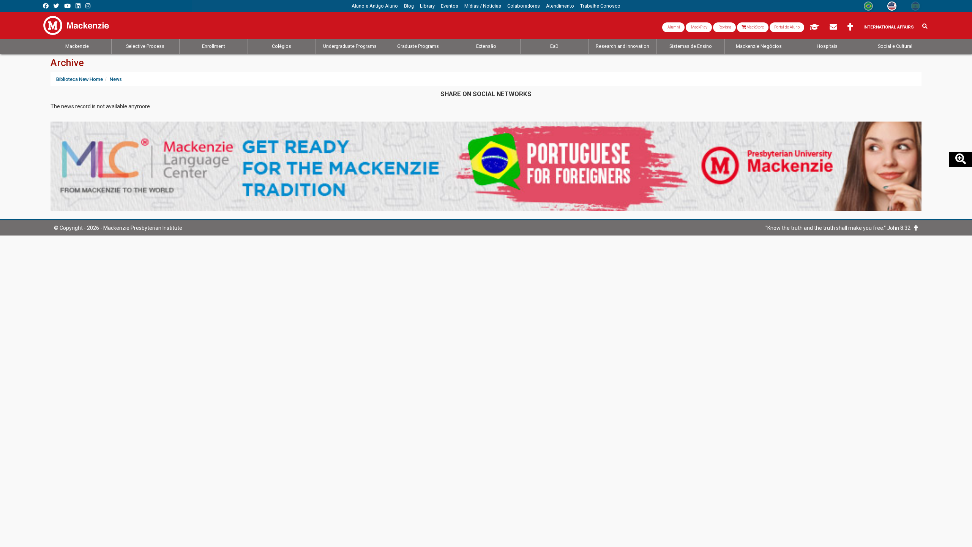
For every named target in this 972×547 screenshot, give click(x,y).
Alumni (673, 27)
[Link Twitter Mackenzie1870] (56, 6)
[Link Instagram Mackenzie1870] (88, 6)
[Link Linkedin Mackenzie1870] (78, 6)
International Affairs (888, 27)
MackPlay (698, 27)
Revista (724, 27)
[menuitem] (375, 6)
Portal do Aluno (787, 27)
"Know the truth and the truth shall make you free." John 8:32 (839, 228)
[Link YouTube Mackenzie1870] (67, 6)
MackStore (755, 27)
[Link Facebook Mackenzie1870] (45, 6)
